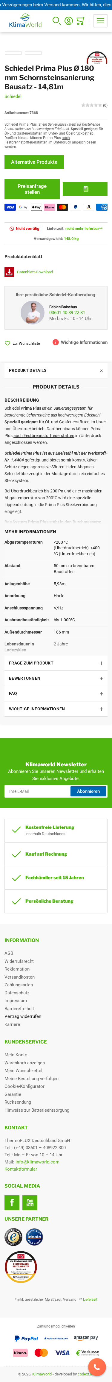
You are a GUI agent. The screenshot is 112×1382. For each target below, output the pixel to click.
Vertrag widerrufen (22, 1016)
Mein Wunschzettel (23, 1070)
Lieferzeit (90, 1299)
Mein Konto (15, 1054)
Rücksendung (17, 1102)
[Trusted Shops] (13, 1237)
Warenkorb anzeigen (24, 1063)
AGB (8, 953)
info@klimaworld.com (37, 1162)
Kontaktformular (20, 1169)
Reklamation (17, 969)
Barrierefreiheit (19, 1008)
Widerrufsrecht (19, 961)
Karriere (12, 1024)
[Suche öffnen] (57, 21)
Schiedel (13, 96)
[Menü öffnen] (100, 20)
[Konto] (69, 21)
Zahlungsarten (18, 985)
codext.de (86, 1374)
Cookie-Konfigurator (24, 1086)
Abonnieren (88, 791)
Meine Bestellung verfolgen (31, 1078)
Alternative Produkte (34, 162)
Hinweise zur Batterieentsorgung (36, 1110)
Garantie (12, 1094)
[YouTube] (29, 1202)
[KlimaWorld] (56, 1264)
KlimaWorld (42, 1374)
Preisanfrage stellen (32, 189)
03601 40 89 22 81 (67, 312)
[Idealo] (34, 1237)
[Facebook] (11, 1202)
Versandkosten (19, 977)
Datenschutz (16, 993)
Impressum (15, 1000)
